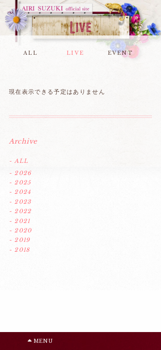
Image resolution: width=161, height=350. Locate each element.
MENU (42, 341)
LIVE (75, 53)
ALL (30, 53)
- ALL (18, 161)
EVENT (120, 53)
